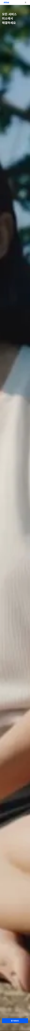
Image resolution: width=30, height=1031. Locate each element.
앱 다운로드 (15, 1020)
